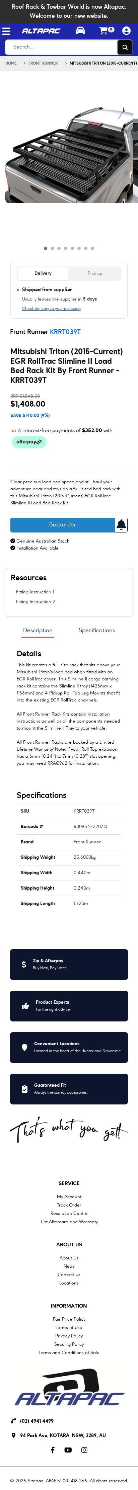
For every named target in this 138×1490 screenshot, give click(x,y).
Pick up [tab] (95, 273)
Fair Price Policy (69, 1319)
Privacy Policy (69, 1336)
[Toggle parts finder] (80, 31)
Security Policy (69, 1344)
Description (38, 631)
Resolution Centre (69, 1213)
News (69, 1266)
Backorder (62, 525)
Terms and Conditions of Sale (69, 1352)
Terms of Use (69, 1327)
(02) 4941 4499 (37, 1421)
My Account (69, 1196)
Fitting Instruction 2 (35, 601)
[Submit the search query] (125, 47)
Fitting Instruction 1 (35, 592)
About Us (69, 1245)
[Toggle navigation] (6, 31)
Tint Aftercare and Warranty (69, 1222)
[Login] (126, 31)
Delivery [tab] (43, 273)
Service (69, 1183)
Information (69, 1306)
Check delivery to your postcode (51, 309)
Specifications (97, 631)
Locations (69, 1283)
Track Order (69, 1205)
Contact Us (69, 1274)
